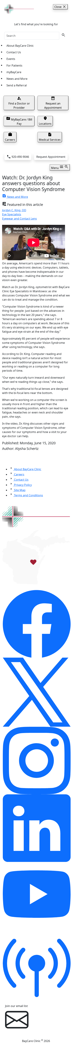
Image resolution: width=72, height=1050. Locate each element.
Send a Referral (16, 85)
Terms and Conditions (28, 495)
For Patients (14, 65)
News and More (16, 79)
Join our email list (16, 1006)
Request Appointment (50, 157)
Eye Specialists (11, 214)
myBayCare (13, 72)
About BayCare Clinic (20, 46)
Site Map (19, 490)
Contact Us (13, 52)
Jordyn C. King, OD (14, 210)
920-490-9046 (18, 156)
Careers (18, 474)
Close (60, 6)
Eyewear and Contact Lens (19, 218)
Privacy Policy (22, 485)
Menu (60, 167)
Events (10, 59)
